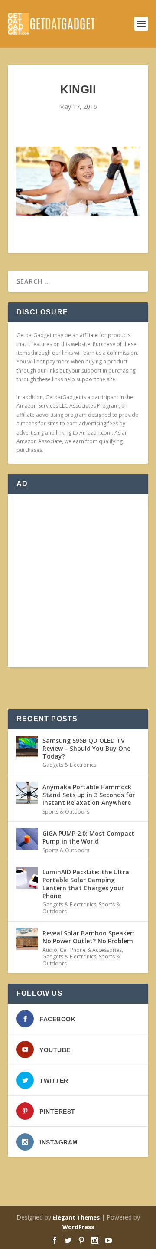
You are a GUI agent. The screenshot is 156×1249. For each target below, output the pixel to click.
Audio (49, 950)
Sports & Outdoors (65, 811)
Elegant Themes (76, 1217)
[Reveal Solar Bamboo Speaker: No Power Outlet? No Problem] (27, 939)
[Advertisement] (78, 581)
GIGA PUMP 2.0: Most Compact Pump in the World (88, 837)
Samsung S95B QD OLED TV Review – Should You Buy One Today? (86, 748)
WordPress (78, 1227)
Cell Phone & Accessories (91, 950)
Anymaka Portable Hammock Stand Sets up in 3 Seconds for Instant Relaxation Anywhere (88, 795)
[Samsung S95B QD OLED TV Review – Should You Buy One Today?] (27, 746)
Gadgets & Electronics (69, 764)
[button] (78, 181)
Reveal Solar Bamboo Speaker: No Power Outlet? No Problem (88, 937)
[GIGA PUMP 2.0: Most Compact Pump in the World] (27, 839)
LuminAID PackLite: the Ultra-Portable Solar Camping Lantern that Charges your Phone (87, 884)
